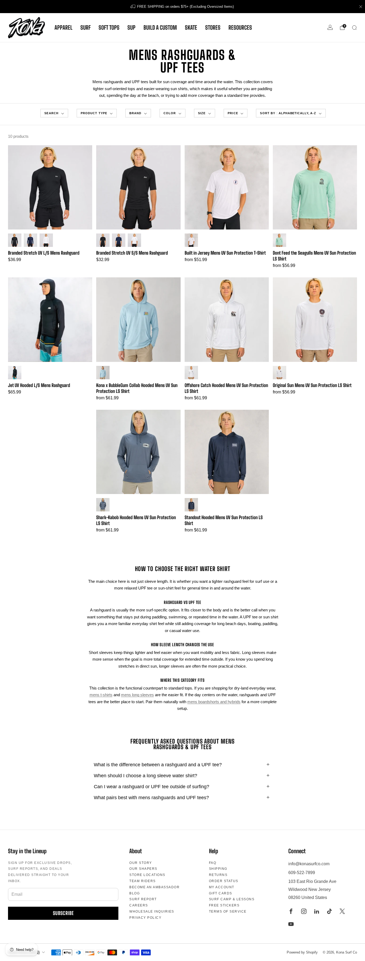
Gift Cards (220, 893)
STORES (212, 27)
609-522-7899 (301, 872)
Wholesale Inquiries (151, 911)
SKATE (191, 27)
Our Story (140, 863)
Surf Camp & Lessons (232, 899)
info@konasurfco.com (308, 864)
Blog (134, 893)
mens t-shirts (101, 694)
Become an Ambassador (154, 887)
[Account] (330, 27)
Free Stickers (224, 905)
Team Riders (142, 881)
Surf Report (143, 899)
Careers (138, 905)
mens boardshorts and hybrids (213, 701)
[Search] (354, 27)
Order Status (223, 881)
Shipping (218, 869)
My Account (221, 887)
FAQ (212, 863)
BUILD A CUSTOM (160, 27)
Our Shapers (143, 869)
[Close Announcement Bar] (360, 6)
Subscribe (63, 913)
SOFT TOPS (109, 27)
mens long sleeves (137, 694)
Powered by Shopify (302, 952)
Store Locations (147, 875)
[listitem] (182, 6)
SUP (131, 27)
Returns (218, 875)
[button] (54, 113)
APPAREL (63, 27)
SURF (85, 27)
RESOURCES (240, 27)
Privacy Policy (145, 918)
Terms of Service (228, 911)
